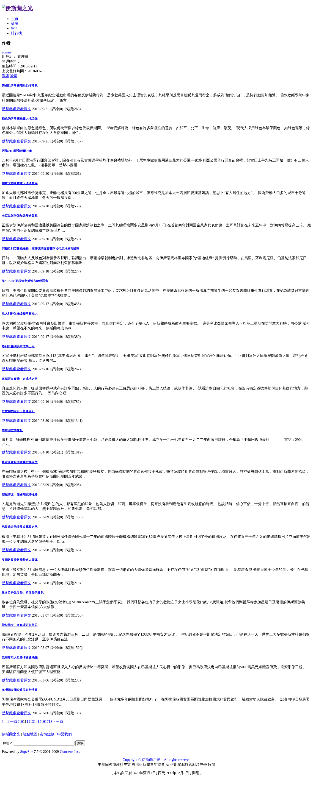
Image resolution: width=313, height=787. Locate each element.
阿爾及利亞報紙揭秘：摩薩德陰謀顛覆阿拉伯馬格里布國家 (40, 248)
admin (6, 52)
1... (4, 721)
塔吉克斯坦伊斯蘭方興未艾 (20, 462)
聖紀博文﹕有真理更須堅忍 (20, 625)
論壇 (14, 23)
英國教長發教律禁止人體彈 (20, 560)
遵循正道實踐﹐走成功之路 (20, 379)
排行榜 (16, 33)
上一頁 (11, 721)
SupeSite (26, 752)
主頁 (14, 19)
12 (28, 721)
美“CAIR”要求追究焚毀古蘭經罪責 (25, 281)
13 (32, 721)
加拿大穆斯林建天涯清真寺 (20, 183)
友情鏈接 (47, 734)
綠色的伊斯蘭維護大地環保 (20, 118)
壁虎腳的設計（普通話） (18, 411)
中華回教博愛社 (12, 430)
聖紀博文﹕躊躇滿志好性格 (20, 494)
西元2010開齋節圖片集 (17, 151)
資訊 (5, 76)
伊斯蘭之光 (11, 734)
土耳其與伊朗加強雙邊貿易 (20, 215)
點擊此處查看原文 (16, 109)
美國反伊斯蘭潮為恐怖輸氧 (20, 85)
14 (36, 721)
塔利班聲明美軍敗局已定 (18, 346)
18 (50, 721)
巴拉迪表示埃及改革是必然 (20, 526)
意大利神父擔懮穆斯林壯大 (20, 313)
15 (39, 721)
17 (47, 721)
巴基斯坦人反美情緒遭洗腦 (20, 657)
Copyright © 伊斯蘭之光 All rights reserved (156, 760)
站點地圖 (30, 734)
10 (21, 721)
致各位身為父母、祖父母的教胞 (23, 592)
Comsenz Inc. (70, 752)
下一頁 (57, 721)
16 (43, 721)
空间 (14, 28)
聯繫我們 (64, 734)
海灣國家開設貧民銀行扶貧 (20, 690)
